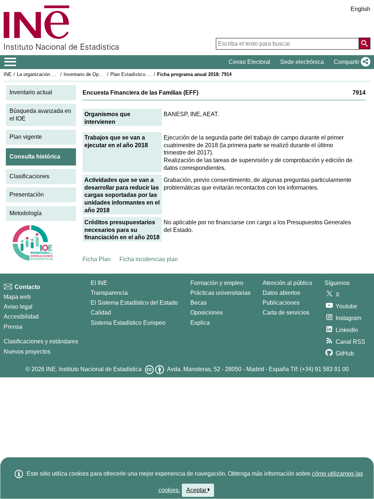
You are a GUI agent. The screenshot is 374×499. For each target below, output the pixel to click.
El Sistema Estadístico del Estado (134, 303)
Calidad (101, 312)
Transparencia (109, 293)
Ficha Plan (97, 259)
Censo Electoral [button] (249, 62)
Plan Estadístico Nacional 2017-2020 (149, 74)
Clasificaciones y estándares (41, 341)
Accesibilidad (21, 316)
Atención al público (287, 283)
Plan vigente (25, 137)
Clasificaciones (29, 176)
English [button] (360, 9)
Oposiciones (206, 312)
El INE (99, 283)
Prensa (13, 327)
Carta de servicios (286, 312)
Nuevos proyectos (27, 351)
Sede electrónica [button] (302, 62)
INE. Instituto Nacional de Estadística (94, 369)
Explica (200, 323)
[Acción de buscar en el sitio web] (364, 43)
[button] (350, 62)
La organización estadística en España (58, 74)
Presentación (26, 194)
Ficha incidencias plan (148, 259)
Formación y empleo (216, 283)
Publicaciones (281, 303)
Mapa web (17, 297)
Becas (198, 303)
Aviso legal (18, 307)
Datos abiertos (281, 293)
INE (8, 74)
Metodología (25, 213)
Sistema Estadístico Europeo (128, 323)
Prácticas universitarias (220, 293)
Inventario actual (30, 92)
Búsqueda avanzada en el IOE (40, 115)
